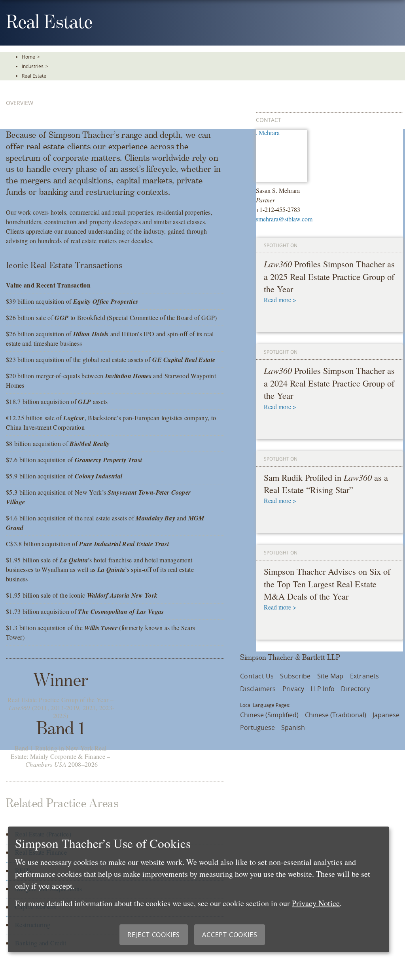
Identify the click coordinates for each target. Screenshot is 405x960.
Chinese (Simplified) (269, 714)
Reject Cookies (153, 934)
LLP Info (322, 688)
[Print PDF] (393, 111)
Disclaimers (258, 688)
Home (28, 56)
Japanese (386, 714)
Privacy (293, 688)
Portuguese (257, 727)
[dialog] (198, 889)
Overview (19, 103)
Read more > (280, 299)
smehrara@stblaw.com (284, 219)
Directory (355, 688)
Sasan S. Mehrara (278, 190)
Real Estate (34, 75)
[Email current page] (393, 133)
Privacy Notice (316, 903)
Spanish (293, 727)
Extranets (364, 676)
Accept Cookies (229, 934)
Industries (33, 66)
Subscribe (295, 676)
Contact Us (257, 676)
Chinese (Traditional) (335, 714)
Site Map (330, 676)
